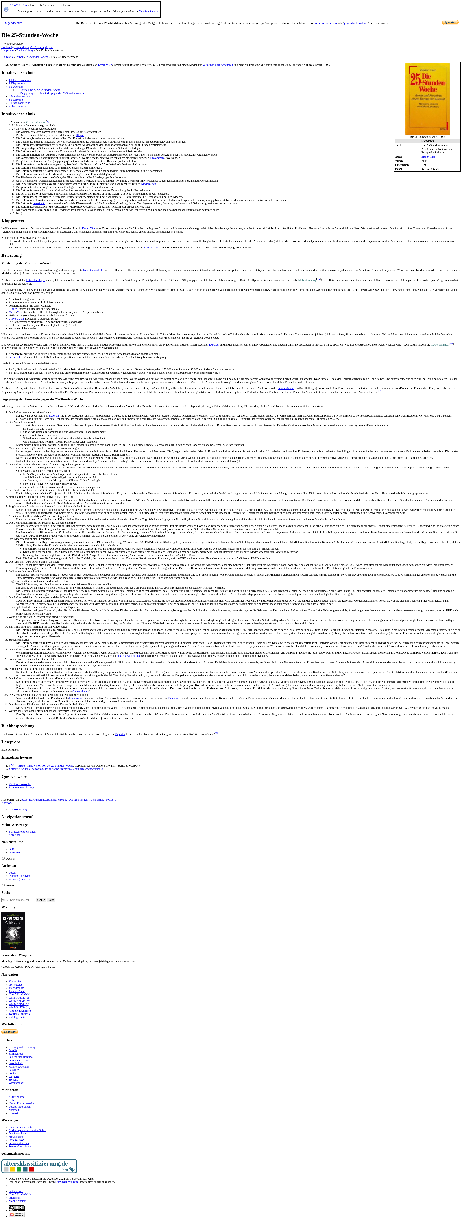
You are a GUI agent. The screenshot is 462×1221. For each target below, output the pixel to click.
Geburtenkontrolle (93, 270)
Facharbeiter (16, 357)
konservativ (75, 697)
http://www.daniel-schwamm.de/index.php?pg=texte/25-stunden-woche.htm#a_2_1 (58, 768)
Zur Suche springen (41, 47)
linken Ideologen (35, 280)
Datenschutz (16, 1191)
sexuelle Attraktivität (128, 655)
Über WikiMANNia (20, 1194)
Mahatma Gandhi (149, 11)
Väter (20, 312)
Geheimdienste (80, 691)
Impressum (15, 1197)
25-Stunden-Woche (37, 56)
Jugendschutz (13, 23)
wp (48, 121)
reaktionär (39, 203)
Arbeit (19, 56)
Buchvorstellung (18, 809)
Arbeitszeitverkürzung (21, 787)
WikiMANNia (18, 4)
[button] (3, 858)
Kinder (13, 308)
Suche (5, 892)
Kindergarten (148, 183)
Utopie (80, 135)
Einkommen (157, 157)
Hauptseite (7, 50)
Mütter (12, 312)
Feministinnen (286, 388)
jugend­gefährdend (355, 23)
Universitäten (16, 318)
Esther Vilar (428, 156)
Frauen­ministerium (325, 23)
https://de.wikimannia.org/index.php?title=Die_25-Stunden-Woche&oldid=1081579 (68, 799)
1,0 (12, 764)
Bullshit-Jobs (151, 247)
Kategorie (7, 802)
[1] (379, 391)
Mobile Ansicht (17, 1200)
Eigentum (173, 697)
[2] (216, 733)
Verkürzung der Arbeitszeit (217, 64)
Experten (214, 344)
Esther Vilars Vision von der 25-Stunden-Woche (45, 765)
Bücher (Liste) (24, 50)
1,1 (16, 764)
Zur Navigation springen (15, 47)
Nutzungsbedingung (66, 1181)
